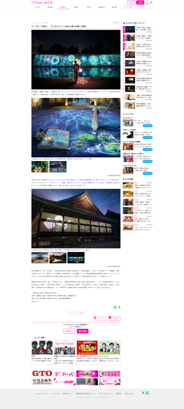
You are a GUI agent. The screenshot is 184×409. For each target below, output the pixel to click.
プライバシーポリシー (106, 393)
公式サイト (35, 301)
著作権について (68, 393)
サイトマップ (55, 393)
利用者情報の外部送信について (86, 393)
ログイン (131, 2)
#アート (71, 312)
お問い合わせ (129, 393)
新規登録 (140, 2)
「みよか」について (41, 393)
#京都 (81, 312)
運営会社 (119, 393)
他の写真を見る (115, 175)
